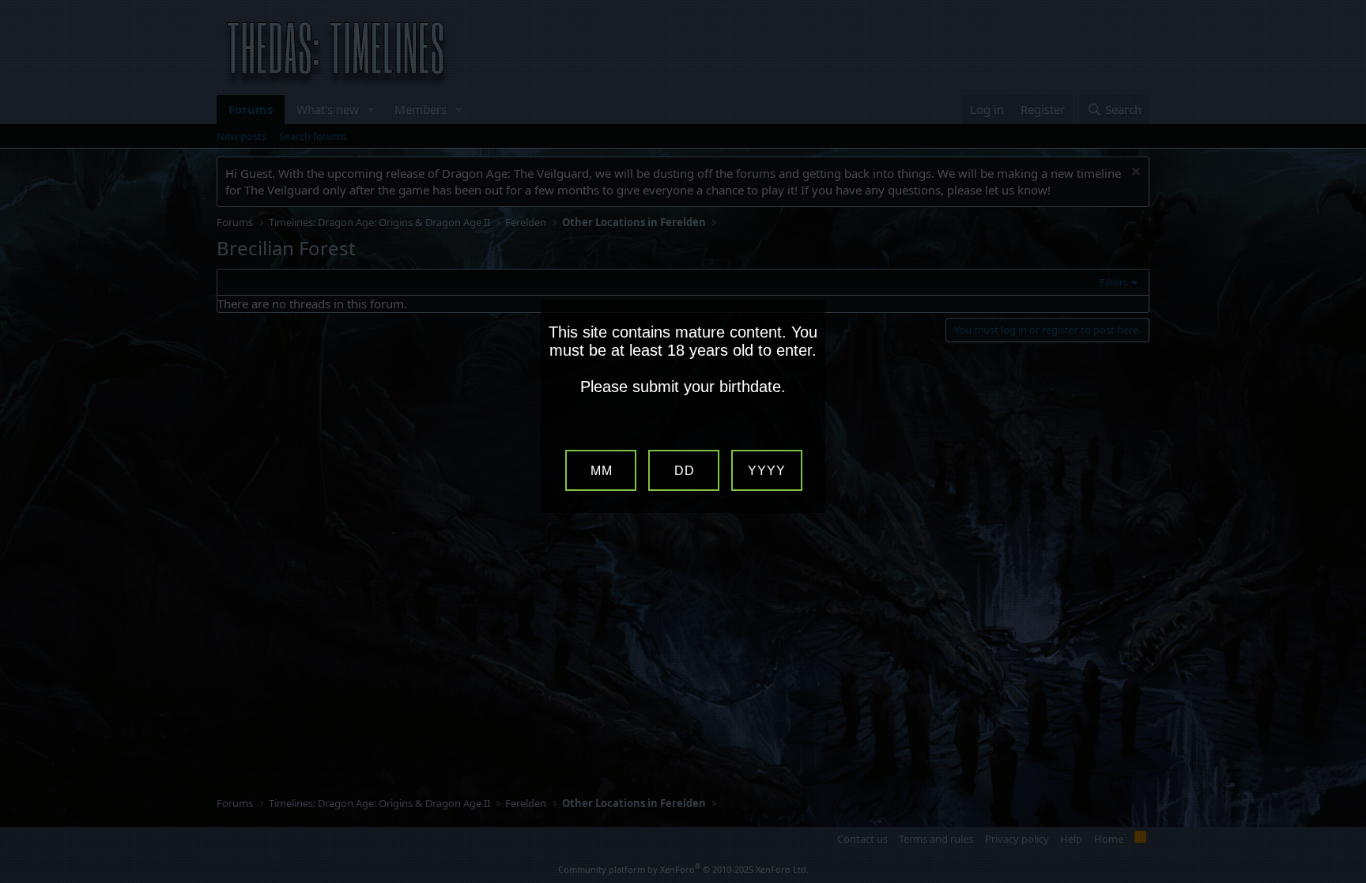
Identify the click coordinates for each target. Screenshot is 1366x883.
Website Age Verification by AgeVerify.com (1346, 879)
